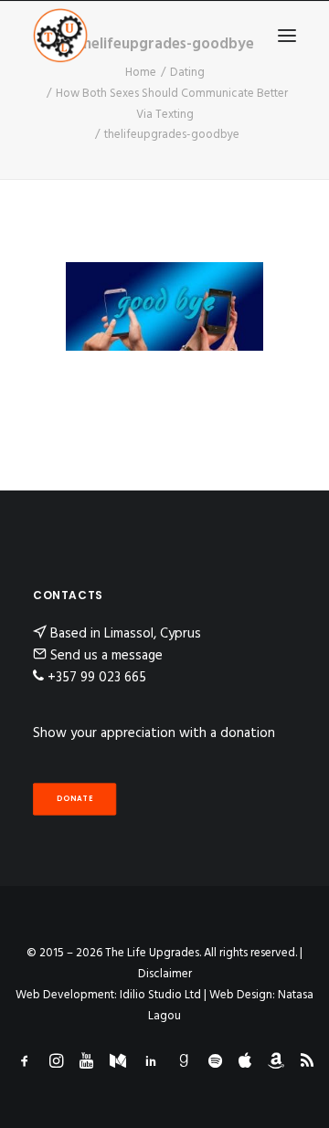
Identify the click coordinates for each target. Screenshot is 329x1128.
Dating (187, 72)
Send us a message (106, 656)
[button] (287, 35)
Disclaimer (165, 974)
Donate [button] (75, 799)
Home (140, 72)
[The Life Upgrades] (60, 35)
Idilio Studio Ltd (160, 995)
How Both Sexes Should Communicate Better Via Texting (172, 104)
